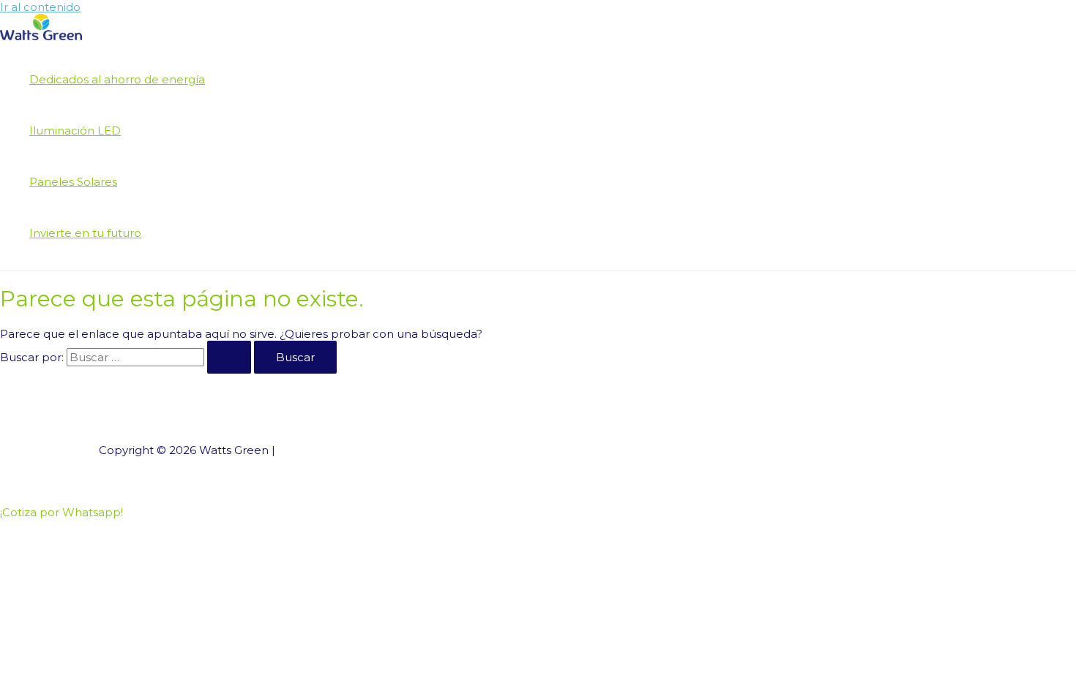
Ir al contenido (40, 7)
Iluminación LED (75, 130)
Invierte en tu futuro (85, 233)
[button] (61, 512)
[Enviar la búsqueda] (229, 357)
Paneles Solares (73, 182)
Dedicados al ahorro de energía (117, 79)
